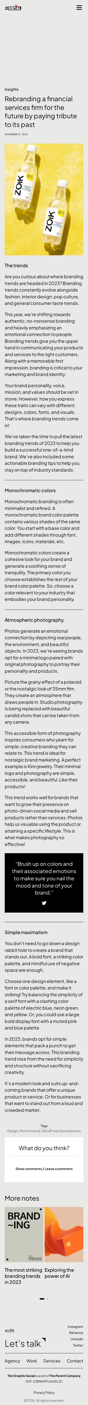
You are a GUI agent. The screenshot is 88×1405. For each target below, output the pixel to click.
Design (12, 1131)
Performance (29, 1131)
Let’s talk (23, 1343)
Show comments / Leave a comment (44, 1169)
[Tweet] (44, 903)
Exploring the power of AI (59, 1273)
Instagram (75, 1326)
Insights (12, 89)
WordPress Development (61, 1131)
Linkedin (76, 1339)
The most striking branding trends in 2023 (23, 1276)
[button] (44, 1168)
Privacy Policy (44, 1392)
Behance (76, 1332)
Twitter (78, 1345)
